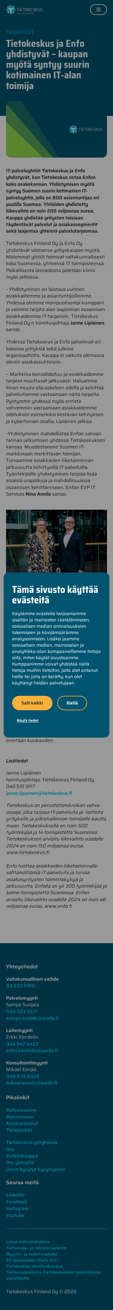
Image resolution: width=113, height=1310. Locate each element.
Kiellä (72, 702)
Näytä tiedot (28, 720)
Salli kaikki (32, 702)
